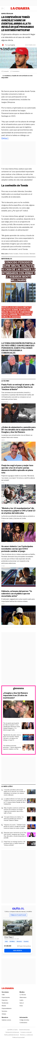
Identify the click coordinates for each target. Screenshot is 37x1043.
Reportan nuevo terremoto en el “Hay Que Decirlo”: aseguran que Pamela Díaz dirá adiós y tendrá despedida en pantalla (15, 835)
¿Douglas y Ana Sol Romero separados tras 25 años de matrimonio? (15, 695)
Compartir (6, 71)
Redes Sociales (13, 254)
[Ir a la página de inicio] (20, 8)
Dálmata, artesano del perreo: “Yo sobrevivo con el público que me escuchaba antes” (16, 593)
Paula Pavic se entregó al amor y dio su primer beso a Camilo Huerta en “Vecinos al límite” (17, 387)
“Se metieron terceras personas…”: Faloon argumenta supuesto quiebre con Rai (12, 747)
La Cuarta (11, 45)
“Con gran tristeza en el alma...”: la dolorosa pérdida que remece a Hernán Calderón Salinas (13, 818)
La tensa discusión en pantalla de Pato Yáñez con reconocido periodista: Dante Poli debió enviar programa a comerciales (18, 348)
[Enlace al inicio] (18, 688)
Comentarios (15, 71)
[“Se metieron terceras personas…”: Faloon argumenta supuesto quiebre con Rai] (28, 747)
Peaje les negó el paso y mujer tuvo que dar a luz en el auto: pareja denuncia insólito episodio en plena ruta (17, 469)
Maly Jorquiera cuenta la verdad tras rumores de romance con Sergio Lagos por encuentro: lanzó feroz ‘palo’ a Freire (14, 810)
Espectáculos (7, 14)
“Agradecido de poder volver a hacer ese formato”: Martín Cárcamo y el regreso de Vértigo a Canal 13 (12, 737)
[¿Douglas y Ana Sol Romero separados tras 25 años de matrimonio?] (18, 709)
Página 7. (5, 138)
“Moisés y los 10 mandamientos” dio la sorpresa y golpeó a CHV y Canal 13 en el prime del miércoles (18, 510)
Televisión (32, 254)
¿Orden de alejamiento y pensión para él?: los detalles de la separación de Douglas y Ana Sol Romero (18, 429)
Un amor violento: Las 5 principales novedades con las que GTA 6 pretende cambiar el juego (17, 548)
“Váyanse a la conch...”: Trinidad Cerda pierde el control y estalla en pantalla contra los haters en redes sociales (14, 826)
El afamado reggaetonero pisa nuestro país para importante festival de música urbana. (18, 600)
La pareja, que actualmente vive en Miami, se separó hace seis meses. (16, 436)
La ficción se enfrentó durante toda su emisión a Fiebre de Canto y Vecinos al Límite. (18, 517)
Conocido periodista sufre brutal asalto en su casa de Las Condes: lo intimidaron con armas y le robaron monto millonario (14, 792)
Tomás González (24, 254)
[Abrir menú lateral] (3, 8)
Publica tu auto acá (18, 915)
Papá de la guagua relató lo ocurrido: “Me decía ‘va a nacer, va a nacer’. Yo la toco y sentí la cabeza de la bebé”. (18, 478)
